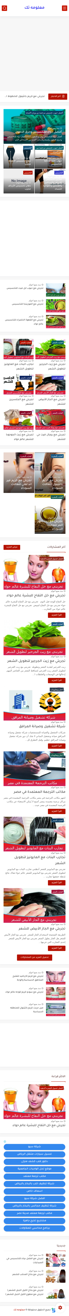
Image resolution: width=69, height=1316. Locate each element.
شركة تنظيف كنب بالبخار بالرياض (34, 1183)
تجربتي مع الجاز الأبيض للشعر (42, 929)
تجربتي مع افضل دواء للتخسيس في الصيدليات (24, 1261)
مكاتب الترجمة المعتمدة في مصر (39, 792)
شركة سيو (34, 1146)
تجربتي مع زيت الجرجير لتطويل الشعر (36, 661)
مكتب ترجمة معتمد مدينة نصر (34, 1213)
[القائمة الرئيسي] (64, 8)
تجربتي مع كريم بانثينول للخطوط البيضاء (24, 96)
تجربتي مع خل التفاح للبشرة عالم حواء (36, 596)
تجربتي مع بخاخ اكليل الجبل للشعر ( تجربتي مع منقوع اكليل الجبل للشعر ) (24, 1292)
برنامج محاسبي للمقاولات (34, 1228)
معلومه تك (34, 8)
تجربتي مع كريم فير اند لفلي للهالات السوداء (19, 484)
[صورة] (55, 1260)
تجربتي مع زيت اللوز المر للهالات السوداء (50, 525)
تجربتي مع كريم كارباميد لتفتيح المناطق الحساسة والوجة (28, 978)
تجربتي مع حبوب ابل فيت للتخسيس (25, 288)
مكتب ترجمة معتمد (34, 1176)
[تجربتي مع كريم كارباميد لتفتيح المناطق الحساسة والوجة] (55, 977)
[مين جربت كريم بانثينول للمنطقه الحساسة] (55, 1009)
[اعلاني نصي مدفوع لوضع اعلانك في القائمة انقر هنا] (5, 1142)
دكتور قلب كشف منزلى (34, 1161)
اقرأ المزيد (56, 615)
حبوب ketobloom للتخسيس (53, 163)
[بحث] (4, 8)
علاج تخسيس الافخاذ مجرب (19, 163)
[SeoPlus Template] (53, 1310)
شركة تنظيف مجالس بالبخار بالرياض (34, 1206)
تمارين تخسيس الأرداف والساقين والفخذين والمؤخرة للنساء (52, 184)
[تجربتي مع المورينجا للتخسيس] (55, 305)
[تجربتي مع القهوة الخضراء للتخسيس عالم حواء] (55, 321)
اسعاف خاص (34, 1191)
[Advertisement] (34, 54)
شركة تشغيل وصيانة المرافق (42, 726)
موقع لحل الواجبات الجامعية (34, 1169)
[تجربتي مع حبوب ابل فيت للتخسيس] (55, 289)
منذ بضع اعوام (53, 128)
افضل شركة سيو (34, 1198)
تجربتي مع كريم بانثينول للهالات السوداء (52, 484)
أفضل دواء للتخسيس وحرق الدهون (38, 132)
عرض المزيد (12, 547)
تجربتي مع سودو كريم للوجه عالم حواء (24, 992)
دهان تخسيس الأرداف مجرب (19, 187)
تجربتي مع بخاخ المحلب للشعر (27, 1274)
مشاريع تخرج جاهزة (34, 1220)
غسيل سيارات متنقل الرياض (34, 1154)
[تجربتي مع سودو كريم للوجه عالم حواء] (55, 993)
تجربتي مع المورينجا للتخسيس (27, 304)
